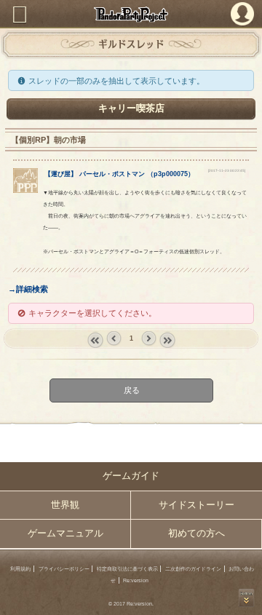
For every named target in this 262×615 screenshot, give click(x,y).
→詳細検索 (28, 289)
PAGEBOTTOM (247, 598)
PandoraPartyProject (130, 14)
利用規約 (20, 569)
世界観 (65, 505)
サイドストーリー (196, 505)
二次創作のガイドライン (193, 569)
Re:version (135, 580)
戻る (131, 390)
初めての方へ (196, 533)
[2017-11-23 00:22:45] (226, 170)
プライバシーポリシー (64, 569)
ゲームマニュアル (65, 533)
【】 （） (119, 174)
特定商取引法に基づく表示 (127, 569)
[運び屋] (25, 190)
